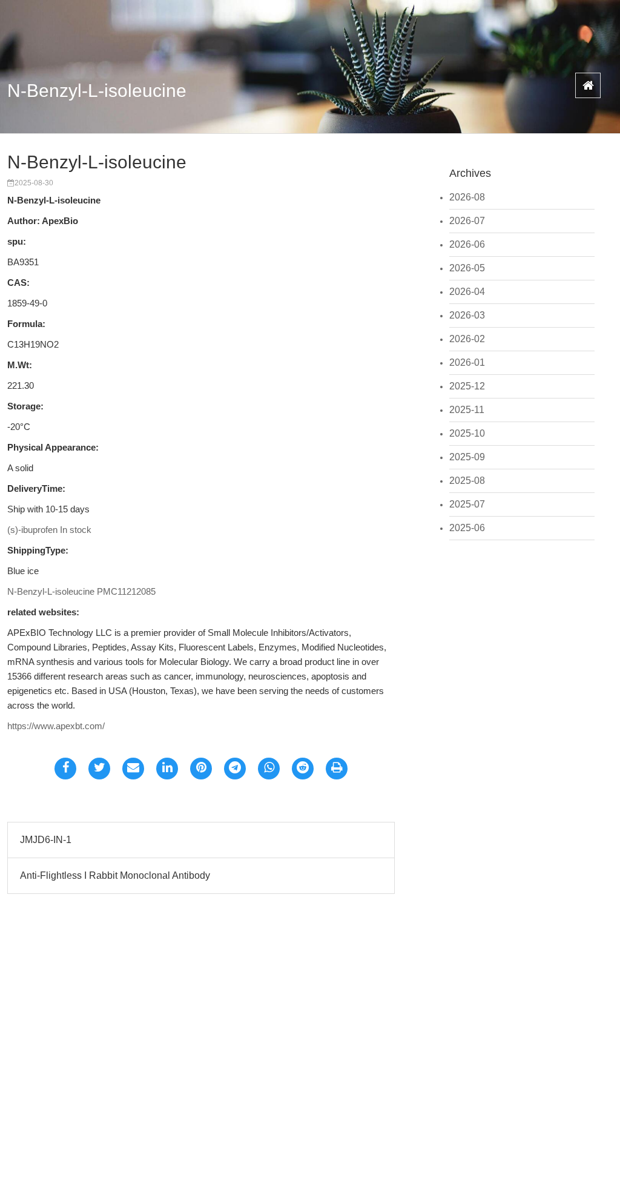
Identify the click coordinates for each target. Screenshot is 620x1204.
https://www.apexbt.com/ (56, 726)
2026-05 (467, 268)
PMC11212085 (126, 591)
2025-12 (467, 386)
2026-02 (467, 339)
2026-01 (467, 362)
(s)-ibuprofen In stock (49, 529)
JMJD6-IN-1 (45, 840)
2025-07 (467, 504)
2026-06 (467, 244)
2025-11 (466, 410)
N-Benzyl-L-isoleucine (96, 91)
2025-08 (467, 480)
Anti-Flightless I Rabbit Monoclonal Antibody (115, 875)
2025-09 (467, 457)
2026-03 (467, 315)
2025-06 (467, 528)
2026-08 (467, 197)
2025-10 (467, 433)
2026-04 (467, 291)
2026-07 (467, 221)
